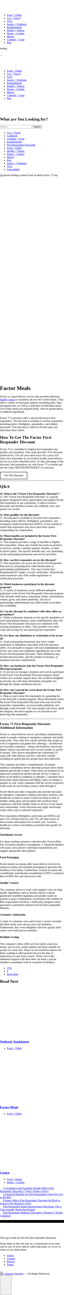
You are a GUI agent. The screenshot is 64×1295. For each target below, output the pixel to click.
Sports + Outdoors (17, 24)
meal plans (12, 974)
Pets (9, 42)
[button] (6, 1285)
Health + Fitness (15, 30)
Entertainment (14, 27)
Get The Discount (13, 475)
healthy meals (7, 399)
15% (9, 968)
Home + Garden (15, 33)
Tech (9, 21)
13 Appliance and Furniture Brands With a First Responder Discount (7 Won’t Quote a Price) (27, 1190)
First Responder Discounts (21, 144)
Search (37, 126)
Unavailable (13, 169)
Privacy (11, 1261)
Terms (10, 1264)
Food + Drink (14, 15)
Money (11, 36)
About (10, 1255)
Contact (11, 1258)
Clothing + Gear (15, 39)
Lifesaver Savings (13, 1273)
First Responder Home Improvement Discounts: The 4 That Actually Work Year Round (30, 1208)
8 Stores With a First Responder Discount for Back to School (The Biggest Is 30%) (30, 1202)
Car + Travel (13, 18)
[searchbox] (16, 127)
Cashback (12, 135)
